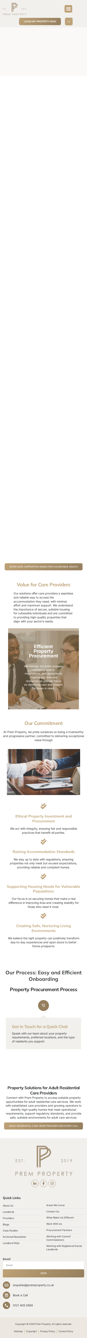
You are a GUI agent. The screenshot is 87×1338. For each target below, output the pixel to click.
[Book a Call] (6, 1295)
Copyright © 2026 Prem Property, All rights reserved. (43, 1324)
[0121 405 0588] (6, 1305)
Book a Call (20, 1295)
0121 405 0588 (23, 1305)
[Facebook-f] (43, 1183)
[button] (68, 9)
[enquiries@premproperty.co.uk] (6, 1285)
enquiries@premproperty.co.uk (33, 1285)
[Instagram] (52, 1183)
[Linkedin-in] (34, 1183)
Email (7, 1259)
